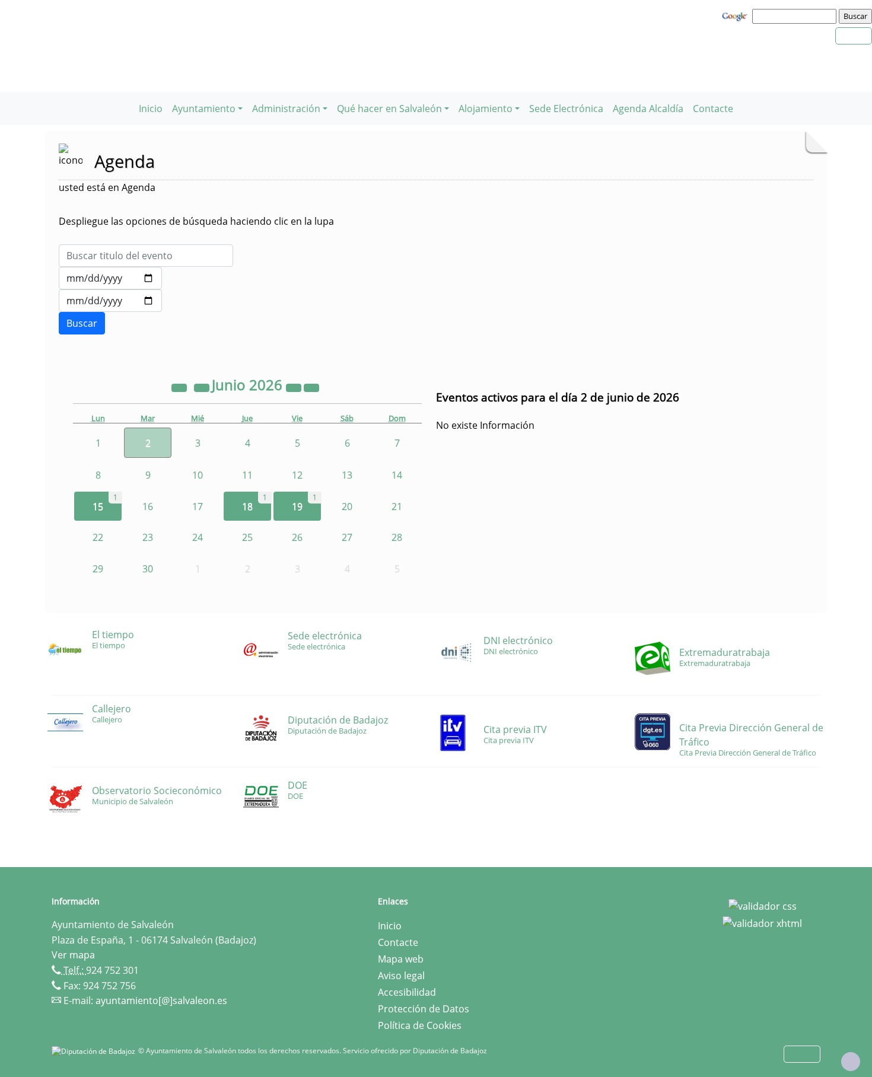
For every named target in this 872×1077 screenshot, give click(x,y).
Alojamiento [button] (486, 108)
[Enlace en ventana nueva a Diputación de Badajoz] (95, 1051)
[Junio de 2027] (295, 386)
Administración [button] (286, 108)
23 (147, 537)
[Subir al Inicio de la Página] (850, 1061)
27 (347, 537)
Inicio (151, 108)
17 (197, 506)
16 (147, 506)
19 (297, 506)
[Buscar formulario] (82, 323)
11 (247, 475)
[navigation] (796, 16)
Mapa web (401, 959)
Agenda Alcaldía (648, 108)
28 (397, 537)
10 (197, 475)
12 (297, 475)
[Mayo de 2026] (203, 386)
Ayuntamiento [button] (203, 108)
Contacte (713, 108)
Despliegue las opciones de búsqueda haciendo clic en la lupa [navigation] (196, 221)
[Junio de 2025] (180, 386)
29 (98, 568)
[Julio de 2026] (311, 386)
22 (98, 537)
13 (347, 475)
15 (98, 506)
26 (297, 537)
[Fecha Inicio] (110, 278)
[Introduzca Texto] (146, 255)
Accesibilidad (407, 992)
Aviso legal (401, 975)
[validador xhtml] (762, 922)
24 (197, 537)
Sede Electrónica (566, 108)
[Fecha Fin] (110, 300)
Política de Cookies (420, 1025)
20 (347, 506)
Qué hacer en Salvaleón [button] (389, 108)
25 (247, 537)
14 (397, 475)
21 (397, 506)
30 (147, 568)
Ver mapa (73, 954)
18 (247, 506)
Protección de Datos (423, 1008)
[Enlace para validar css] (762, 905)
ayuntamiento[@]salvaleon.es (161, 1000)
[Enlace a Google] (736, 15)
